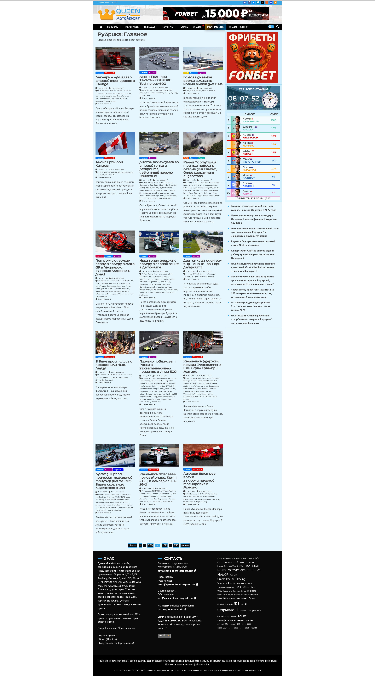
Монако (197, 394)
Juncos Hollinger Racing (155, 386)
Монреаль (129, 172)
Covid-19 (251, 559)
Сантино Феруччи (158, 289)
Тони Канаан (157, 198)
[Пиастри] (236, 168)
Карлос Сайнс (222, 595)
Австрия (99, 377)
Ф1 (127, 98)
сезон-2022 (246, 624)
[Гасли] (236, 192)
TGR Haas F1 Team (244, 583)
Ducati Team (119, 281)
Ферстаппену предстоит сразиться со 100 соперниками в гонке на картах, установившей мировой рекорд (252, 293)
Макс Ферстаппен (103, 98)
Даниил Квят (188, 391)
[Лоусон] (236, 184)
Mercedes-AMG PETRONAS (112, 90)
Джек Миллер (101, 291)
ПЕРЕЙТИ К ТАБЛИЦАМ (253, 198)
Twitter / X (253, 2)
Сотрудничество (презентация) (116, 643)
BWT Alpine (241, 558)
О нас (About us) (108, 639)
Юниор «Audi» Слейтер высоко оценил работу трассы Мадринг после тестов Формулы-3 (252, 254)
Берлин (120, 505)
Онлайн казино (238, 27)
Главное (100, 73)
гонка (141, 190)
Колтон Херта (163, 396)
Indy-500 (172, 383)
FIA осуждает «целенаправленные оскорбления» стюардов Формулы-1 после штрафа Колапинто (251, 319)
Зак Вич (166, 394)
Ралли (201, 158)
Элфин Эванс (214, 195)
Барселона (227, 591)
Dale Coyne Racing (159, 276)
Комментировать (104, 104)
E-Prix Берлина (107, 497)
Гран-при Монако (209, 388)
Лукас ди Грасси (112, 507)
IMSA (248, 566)
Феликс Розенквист (167, 292)
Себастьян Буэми (126, 507)
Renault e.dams (123, 499)
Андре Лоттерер (121, 502)
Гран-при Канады (102, 96)
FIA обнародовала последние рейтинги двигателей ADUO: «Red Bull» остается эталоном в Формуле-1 (253, 267)
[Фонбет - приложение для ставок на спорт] (216, 19)
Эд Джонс (143, 295)
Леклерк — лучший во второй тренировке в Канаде (115, 81)
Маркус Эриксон (146, 195)
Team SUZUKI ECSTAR (116, 283)
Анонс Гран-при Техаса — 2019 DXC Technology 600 (155, 80)
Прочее (152, 72)
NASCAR (233, 575)
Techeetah (100, 502)
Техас (148, 95)
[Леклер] (236, 152)
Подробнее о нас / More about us (116, 628)
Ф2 (242, 604)
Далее (185, 545)
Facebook (249, 2)
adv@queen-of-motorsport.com (175, 570)
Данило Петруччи (122, 289)
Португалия (213, 190)
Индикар (173, 93)
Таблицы (149, 27)
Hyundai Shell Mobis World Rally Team (230, 566)
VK (245, 2)
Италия (198, 90)
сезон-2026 (244, 628)
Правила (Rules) (107, 635)
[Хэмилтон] (236, 136)
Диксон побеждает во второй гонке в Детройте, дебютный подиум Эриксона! (159, 169)
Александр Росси (146, 284)
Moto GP (100, 256)
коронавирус (239, 620)
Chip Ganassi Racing (158, 185)
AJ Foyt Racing (147, 182)
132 (164, 545)
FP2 (99, 90)
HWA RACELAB (119, 497)
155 (176, 545)
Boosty (266, 2)
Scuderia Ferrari (111, 93)
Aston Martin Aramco (226, 558)
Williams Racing (196, 383)
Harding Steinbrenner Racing (156, 383)
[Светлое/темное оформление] (271, 26)
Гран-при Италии (107, 289)
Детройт (164, 190)
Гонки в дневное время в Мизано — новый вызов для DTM (203, 81)
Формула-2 (244, 611)
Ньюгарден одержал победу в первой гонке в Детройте (159, 264)
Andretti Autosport (161, 274)
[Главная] (101, 26)
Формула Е (118, 470)
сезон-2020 (222, 624)
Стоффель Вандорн (103, 510)
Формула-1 (109, 73)
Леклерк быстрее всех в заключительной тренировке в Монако (199, 480)
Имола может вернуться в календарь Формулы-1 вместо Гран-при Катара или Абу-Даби (254, 219)
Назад (133, 545)
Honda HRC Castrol (247, 562)
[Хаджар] (236, 176)
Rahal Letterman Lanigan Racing (151, 389)
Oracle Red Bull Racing (231, 579)
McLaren (221, 570)
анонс (167, 93)
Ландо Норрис (234, 595)
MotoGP (105, 283)
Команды (168, 27)
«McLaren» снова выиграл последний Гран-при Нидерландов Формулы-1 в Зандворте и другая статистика (255, 232)
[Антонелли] (236, 120)
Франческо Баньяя (125, 294)
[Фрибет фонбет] (252, 82)
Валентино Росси (123, 286)
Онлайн (197, 27)
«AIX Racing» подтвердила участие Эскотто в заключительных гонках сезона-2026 (250, 306)
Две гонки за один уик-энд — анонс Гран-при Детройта (202, 264)
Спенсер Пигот (145, 198)
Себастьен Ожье (210, 193)
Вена (105, 377)
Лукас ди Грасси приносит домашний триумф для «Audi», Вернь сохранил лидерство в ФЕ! (114, 481)
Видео (184, 27)
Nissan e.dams (110, 499)
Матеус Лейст (158, 195)
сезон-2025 (233, 628)
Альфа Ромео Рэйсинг (192, 386)
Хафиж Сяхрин (101, 296)
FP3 (187, 494)
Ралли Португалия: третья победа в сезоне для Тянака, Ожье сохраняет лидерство (200, 169)
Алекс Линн (109, 502)
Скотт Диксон (170, 195)
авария (234, 616)
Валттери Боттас (124, 93)
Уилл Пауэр (167, 198)
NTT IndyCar (156, 188)
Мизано (205, 90)
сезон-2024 (222, 628)
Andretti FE (102, 494)
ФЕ (112, 510)
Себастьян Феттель (118, 98)
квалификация (166, 496)
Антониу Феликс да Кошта (106, 505)
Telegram (258, 2)
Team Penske (167, 188)
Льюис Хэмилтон (123, 96)
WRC (186, 158)
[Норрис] (236, 144)
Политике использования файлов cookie (187, 664)
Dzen (262, 2)
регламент (249, 620)
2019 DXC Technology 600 (152, 90)
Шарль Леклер (110, 101)
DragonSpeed (156, 381)
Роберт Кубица (207, 394)
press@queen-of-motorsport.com (176, 584)
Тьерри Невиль (203, 195)
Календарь (132, 27)
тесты (254, 627)
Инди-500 (173, 394)
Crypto (275, 2)
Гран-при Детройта (152, 190)
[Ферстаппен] (236, 160)
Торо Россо (143, 501)
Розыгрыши (215, 27)
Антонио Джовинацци (210, 386)
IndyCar (165, 90)
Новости (112, 27)
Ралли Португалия (196, 193)
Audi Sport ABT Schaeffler (117, 494)
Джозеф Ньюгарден (157, 193)
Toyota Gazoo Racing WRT (202, 188)
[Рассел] (236, 128)
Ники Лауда (112, 377)
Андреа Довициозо (108, 286)
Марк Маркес (119, 291)
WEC (239, 587)
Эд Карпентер (155, 402)
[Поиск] (277, 26)
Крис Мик (195, 190)
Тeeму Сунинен (189, 195)
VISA (271, 2)
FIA (236, 562)
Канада (113, 96)
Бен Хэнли (158, 391)
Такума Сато (144, 292)
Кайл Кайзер (152, 396)
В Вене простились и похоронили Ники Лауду (114, 365)
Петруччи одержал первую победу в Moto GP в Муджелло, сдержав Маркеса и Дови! (115, 267)
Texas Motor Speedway (155, 93)
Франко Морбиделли (109, 294)
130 (150, 545)
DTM (186, 73)
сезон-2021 (235, 624)
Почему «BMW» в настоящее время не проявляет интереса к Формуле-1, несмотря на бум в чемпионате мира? (252, 280)
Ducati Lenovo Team (106, 281)
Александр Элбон (210, 383)
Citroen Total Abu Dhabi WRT (197, 182)
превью (142, 95)
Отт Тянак (204, 190)
